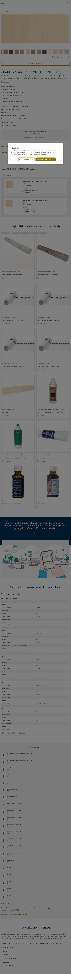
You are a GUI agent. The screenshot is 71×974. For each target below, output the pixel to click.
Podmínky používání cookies (37, 154)
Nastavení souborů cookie (26, 159)
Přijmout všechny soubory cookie (46, 159)
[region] (35, 153)
